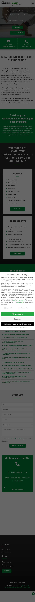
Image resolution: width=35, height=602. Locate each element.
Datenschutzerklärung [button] (18, 327)
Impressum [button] (26, 327)
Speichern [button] (17, 319)
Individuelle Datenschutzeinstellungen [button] (17, 324)
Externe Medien (25, 308)
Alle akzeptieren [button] (17, 314)
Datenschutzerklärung (19, 300)
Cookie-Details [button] (9, 327)
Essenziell (9, 308)
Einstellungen (20, 302)
